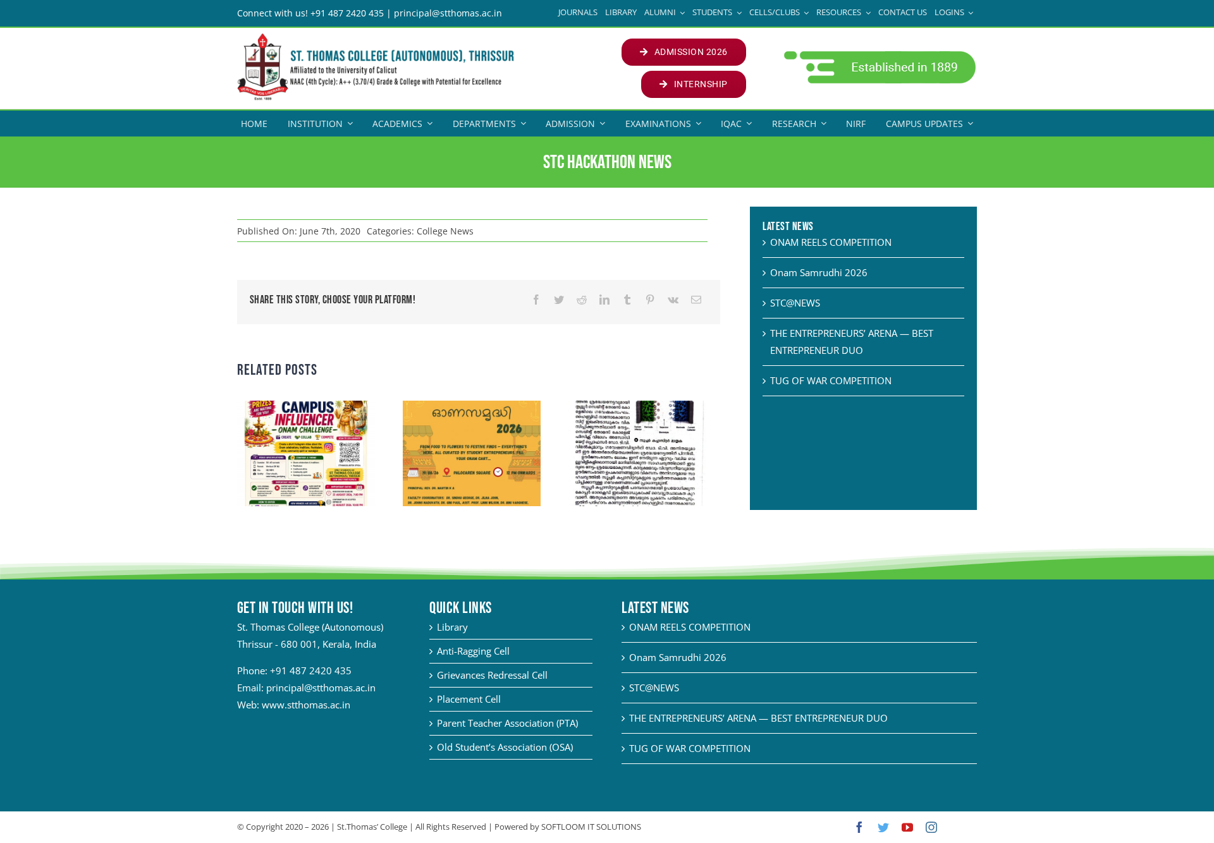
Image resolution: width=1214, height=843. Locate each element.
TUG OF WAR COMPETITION (831, 380)
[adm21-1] (878, 54)
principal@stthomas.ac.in (321, 687)
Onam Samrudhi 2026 (819, 272)
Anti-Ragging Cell (473, 651)
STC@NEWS (795, 302)
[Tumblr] (627, 300)
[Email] (696, 300)
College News (445, 231)
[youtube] (907, 827)
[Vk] (673, 300)
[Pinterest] (650, 300)
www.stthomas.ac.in (306, 704)
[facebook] (859, 827)
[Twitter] (559, 300)
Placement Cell (469, 699)
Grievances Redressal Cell (492, 675)
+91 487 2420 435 (311, 670)
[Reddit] (581, 300)
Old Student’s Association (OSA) (505, 747)
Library (452, 627)
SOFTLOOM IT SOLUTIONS (591, 826)
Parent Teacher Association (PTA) (507, 723)
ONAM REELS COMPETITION (831, 242)
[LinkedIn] (604, 300)
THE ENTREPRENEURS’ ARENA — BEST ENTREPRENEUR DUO (758, 718)
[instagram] (931, 827)
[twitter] (883, 827)
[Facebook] (536, 300)
